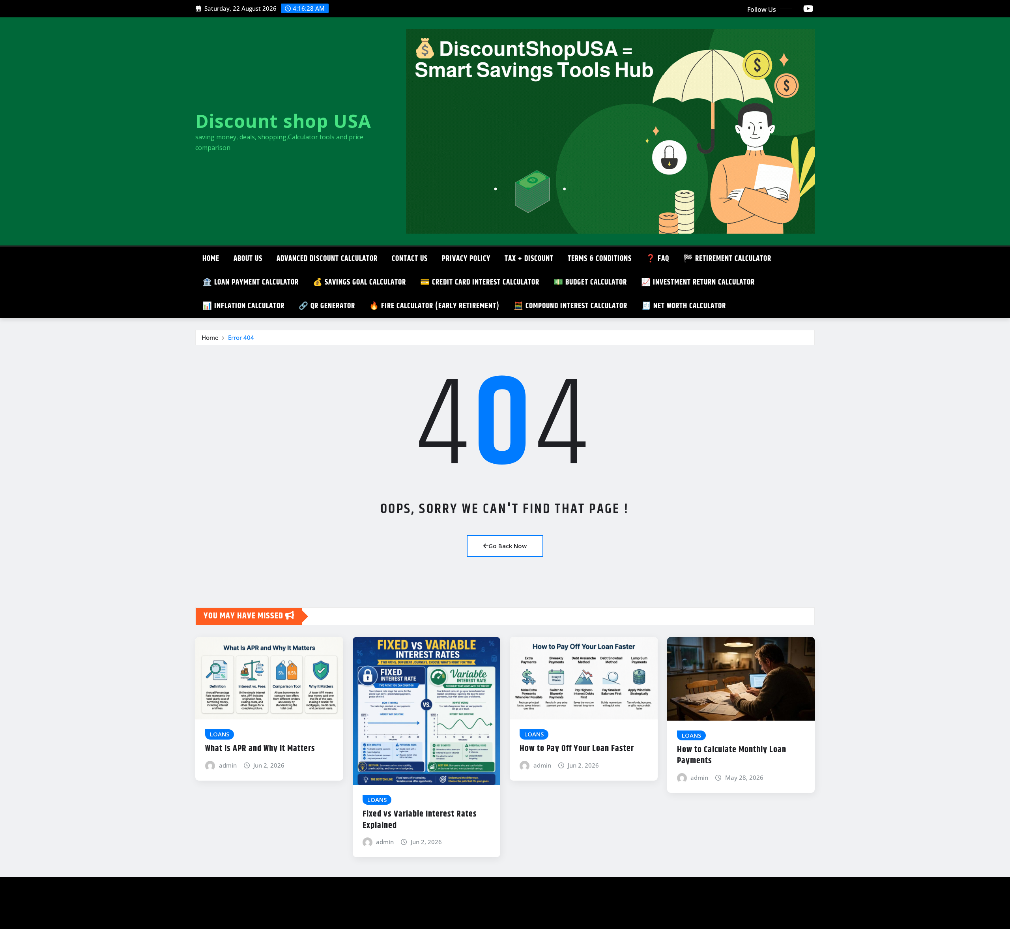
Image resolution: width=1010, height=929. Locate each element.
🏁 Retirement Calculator (727, 258)
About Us (248, 258)
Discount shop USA (283, 121)
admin (228, 765)
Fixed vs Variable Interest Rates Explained (420, 819)
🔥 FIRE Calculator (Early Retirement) (434, 306)
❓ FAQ (657, 258)
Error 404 (241, 337)
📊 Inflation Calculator (243, 306)
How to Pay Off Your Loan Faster (577, 748)
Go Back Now (507, 546)
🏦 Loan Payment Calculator (250, 282)
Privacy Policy (466, 258)
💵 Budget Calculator (590, 282)
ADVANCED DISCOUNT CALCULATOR (327, 258)
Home (210, 258)
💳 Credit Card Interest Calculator (479, 282)
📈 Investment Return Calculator (698, 282)
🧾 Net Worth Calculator (684, 306)
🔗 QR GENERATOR (327, 306)
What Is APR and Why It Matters (260, 748)
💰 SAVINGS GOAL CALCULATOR (359, 282)
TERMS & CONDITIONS (600, 258)
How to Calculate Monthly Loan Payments (731, 755)
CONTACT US (410, 258)
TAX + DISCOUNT (529, 258)
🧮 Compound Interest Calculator (570, 306)
